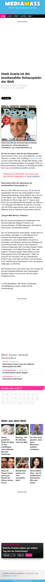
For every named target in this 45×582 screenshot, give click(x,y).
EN (17, 8)
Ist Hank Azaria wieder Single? (15, 373)
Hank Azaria (34, 158)
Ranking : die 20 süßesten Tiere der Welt (21, 439)
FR (20, 8)
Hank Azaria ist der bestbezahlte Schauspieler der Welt (21, 78)
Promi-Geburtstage (11, 545)
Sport (16, 16)
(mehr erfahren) (33, 176)
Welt (30, 16)
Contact (14, 576)
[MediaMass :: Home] (22, 3)
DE (26, 8)
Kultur (23, 16)
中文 (35, 8)
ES (23, 8)
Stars (9, 16)
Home (3, 16)
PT (31, 8)
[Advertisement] (22, 45)
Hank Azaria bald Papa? (12, 379)
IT (29, 8)
